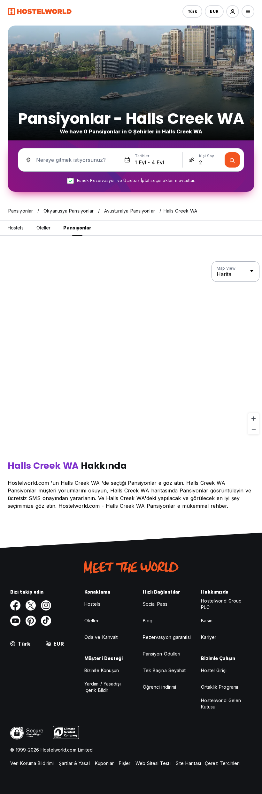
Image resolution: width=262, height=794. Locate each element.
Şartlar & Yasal (74, 763)
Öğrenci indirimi (159, 687)
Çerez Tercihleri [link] (222, 763)
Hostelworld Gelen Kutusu (221, 703)
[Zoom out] (253, 429)
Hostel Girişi (213, 670)
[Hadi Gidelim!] (232, 160)
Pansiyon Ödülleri (162, 653)
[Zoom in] (253, 418)
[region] (131, 348)
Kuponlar (104, 763)
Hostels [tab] (16, 227)
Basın (206, 620)
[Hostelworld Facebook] (15, 605)
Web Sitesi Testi (153, 763)
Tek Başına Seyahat (164, 670)
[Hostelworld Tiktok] (46, 621)
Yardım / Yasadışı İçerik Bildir (102, 687)
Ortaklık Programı (219, 687)
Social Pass (155, 604)
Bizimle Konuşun (101, 670)
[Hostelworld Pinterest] (31, 621)
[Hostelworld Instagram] (46, 605)
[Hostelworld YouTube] (15, 621)
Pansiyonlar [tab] (77, 227)
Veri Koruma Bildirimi (32, 763)
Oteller (91, 620)
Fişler (124, 763)
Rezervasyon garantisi (167, 637)
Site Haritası (188, 763)
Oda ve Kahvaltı (101, 637)
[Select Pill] (232, 11)
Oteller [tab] (43, 227)
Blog (147, 620)
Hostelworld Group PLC (221, 604)
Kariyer (208, 637)
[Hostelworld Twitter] (31, 605)
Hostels (92, 604)
